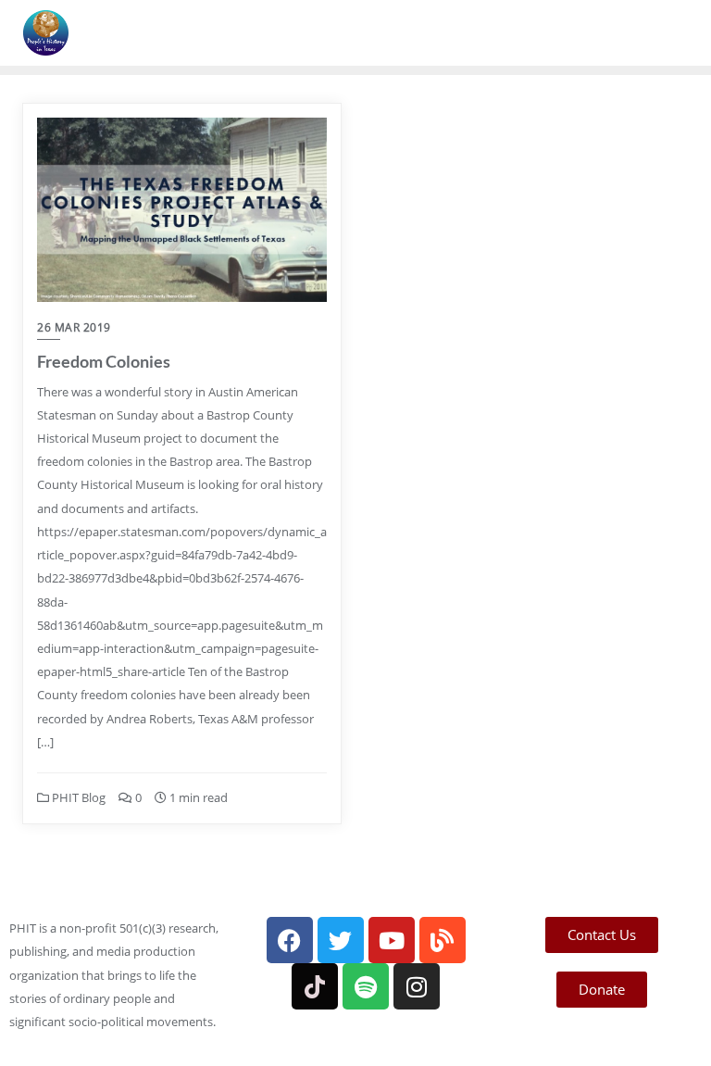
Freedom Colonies (103, 361)
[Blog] (442, 940)
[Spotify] (366, 986)
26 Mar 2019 (74, 327)
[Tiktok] (315, 986)
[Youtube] (391, 940)
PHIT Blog (77, 797)
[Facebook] (290, 940)
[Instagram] (416, 986)
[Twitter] (341, 940)
